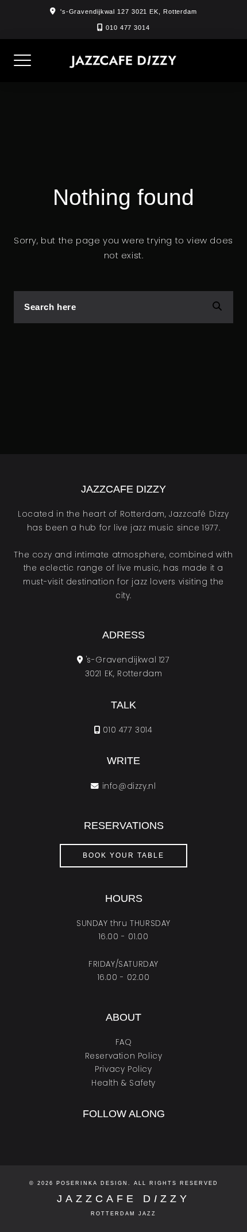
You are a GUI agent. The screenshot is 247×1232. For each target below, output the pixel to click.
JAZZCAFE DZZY (123, 1199)
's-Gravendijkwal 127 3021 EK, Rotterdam (128, 11)
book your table (123, 855)
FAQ (123, 1042)
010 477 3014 (128, 27)
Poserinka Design (92, 1183)
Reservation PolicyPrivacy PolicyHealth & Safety (124, 1069)
